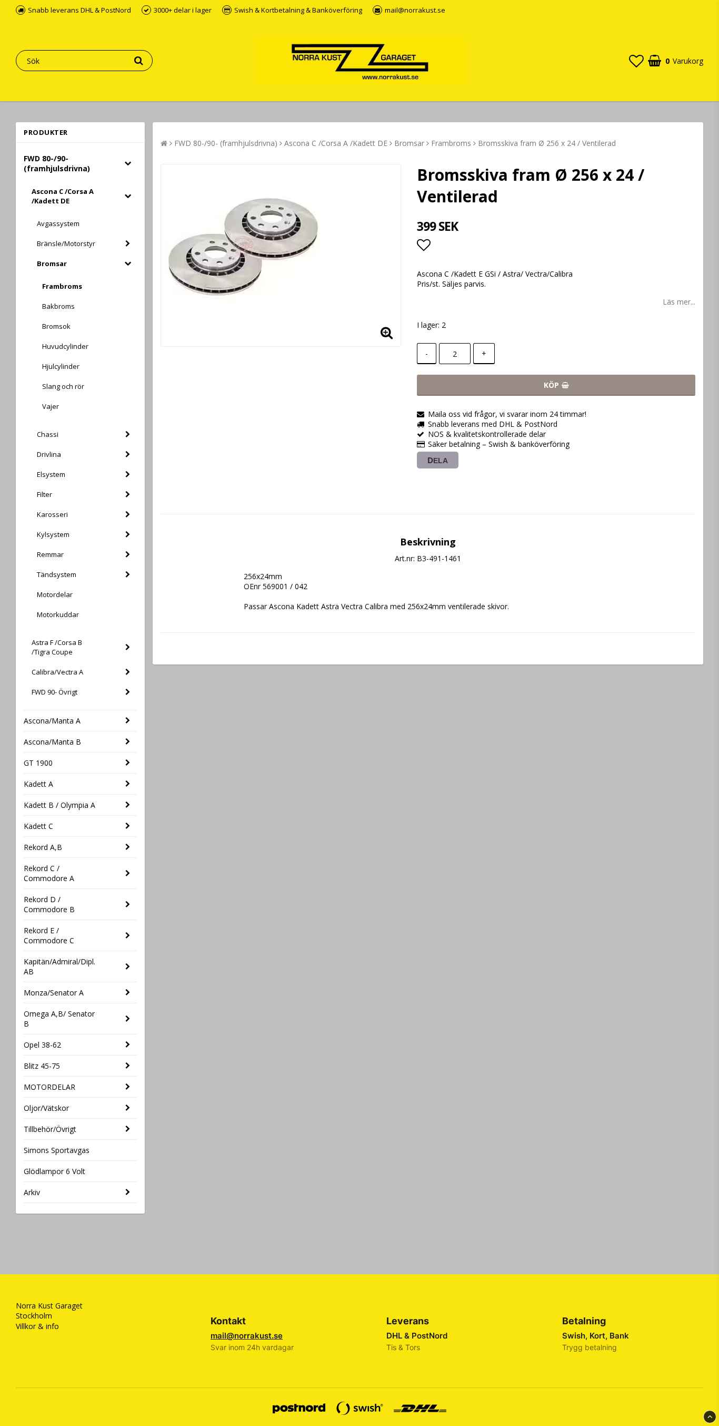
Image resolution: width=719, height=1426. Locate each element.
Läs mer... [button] (679, 302)
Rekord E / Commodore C (49, 935)
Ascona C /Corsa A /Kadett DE (63, 196)
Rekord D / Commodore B (49, 904)
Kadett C (38, 826)
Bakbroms (58, 306)
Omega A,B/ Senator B (59, 1019)
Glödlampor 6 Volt (54, 1171)
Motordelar (55, 594)
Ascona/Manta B (52, 742)
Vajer (50, 406)
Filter (44, 494)
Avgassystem (58, 223)
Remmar (50, 554)
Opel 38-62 (42, 1045)
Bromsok (56, 326)
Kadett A (38, 784)
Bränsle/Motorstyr (66, 243)
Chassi (47, 434)
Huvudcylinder (65, 346)
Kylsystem (53, 534)
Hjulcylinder (60, 366)
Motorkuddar (58, 614)
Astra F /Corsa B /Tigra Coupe (57, 647)
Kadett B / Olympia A (59, 805)
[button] (636, 60)
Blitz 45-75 (42, 1066)
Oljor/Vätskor (46, 1108)
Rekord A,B (43, 847)
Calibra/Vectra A (57, 672)
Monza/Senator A (54, 993)
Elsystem (51, 474)
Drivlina (49, 454)
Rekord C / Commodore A (49, 873)
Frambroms (62, 286)
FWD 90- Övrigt (54, 692)
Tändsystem (56, 574)
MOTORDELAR (49, 1087)
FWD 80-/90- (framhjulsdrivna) (57, 163)
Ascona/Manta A (52, 721)
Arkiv (32, 1192)
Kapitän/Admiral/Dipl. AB (59, 966)
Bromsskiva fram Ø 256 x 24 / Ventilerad (547, 143)
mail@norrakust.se (247, 1336)
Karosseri (52, 514)
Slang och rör (63, 386)
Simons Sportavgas (56, 1150)
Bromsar (52, 263)
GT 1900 (38, 763)
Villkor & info (37, 1326)
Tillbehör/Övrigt (50, 1129)
